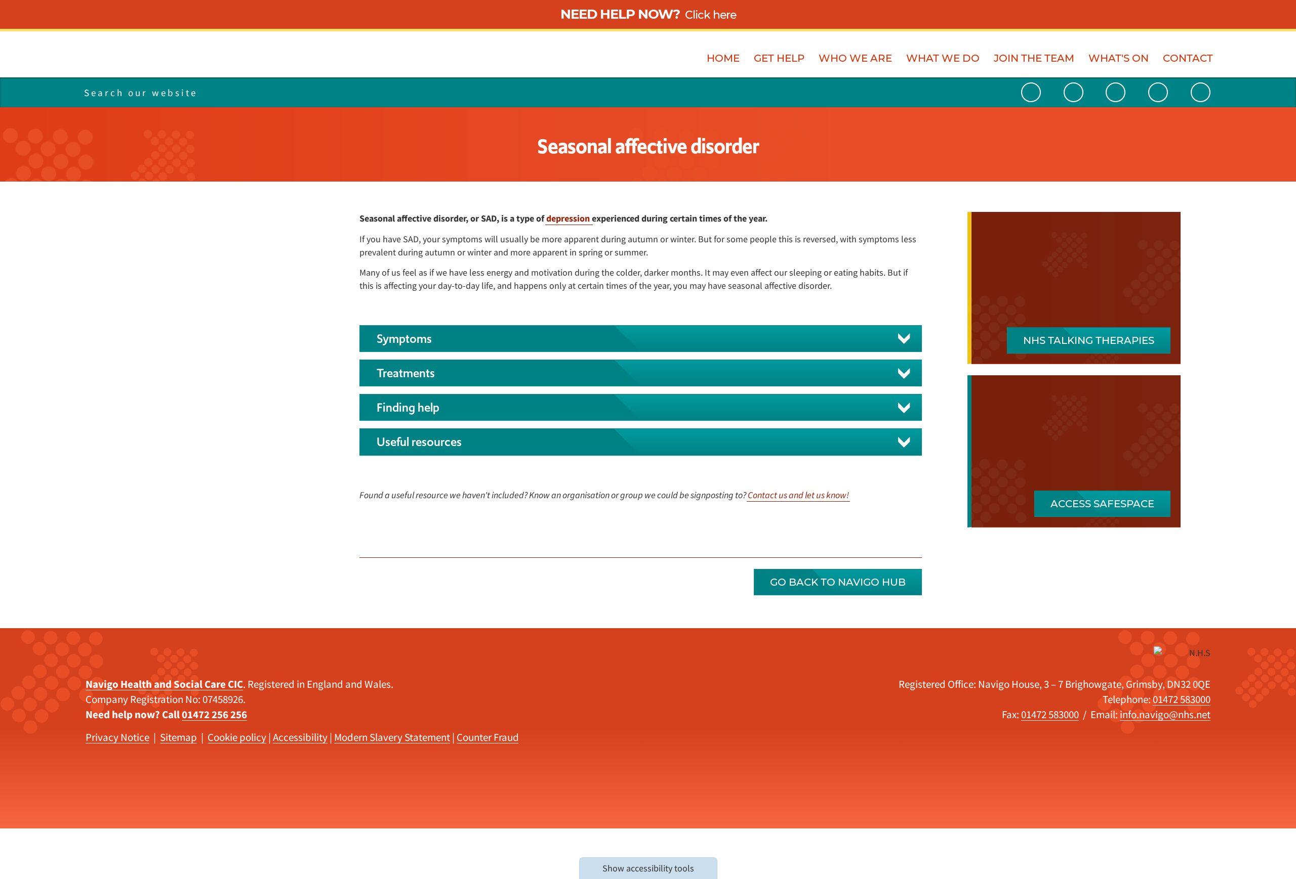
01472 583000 (1181, 699)
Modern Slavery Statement (392, 737)
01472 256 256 (214, 714)
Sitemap (178, 737)
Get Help (779, 58)
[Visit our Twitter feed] (1073, 92)
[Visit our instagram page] (1158, 92)
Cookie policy (237, 737)
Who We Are (855, 58)
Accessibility (300, 737)
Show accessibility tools (648, 868)
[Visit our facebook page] (1200, 92)
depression (569, 218)
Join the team (1034, 58)
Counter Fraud (488, 737)
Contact (1188, 58)
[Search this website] (241, 92)
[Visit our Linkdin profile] (1115, 92)
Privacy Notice (117, 737)
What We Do (943, 58)
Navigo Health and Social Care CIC (164, 684)
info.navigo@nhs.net (1165, 714)
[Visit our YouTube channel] (1031, 92)
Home (723, 58)
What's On (1118, 58)
